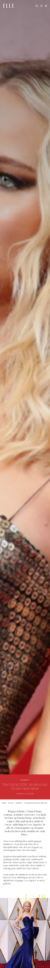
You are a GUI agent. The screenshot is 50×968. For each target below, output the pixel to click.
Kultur (10, 803)
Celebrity (25, 780)
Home (4, 803)
